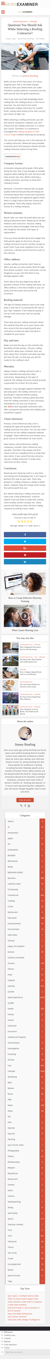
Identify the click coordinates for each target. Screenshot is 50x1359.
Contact (7, 1348)
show (16, 156)
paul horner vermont (17, 1316)
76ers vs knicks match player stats (23, 1298)
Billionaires (8, 1332)
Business (7, 1341)
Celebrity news (9, 1335)
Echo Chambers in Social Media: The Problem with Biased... (29, 711)
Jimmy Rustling (27, 38)
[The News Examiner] (21, 4)
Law (35, 657)
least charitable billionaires (20, 1313)
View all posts (25, 800)
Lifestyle (33, 21)
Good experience (20, 21)
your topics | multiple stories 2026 (23, 1296)
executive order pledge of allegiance (24, 1319)
